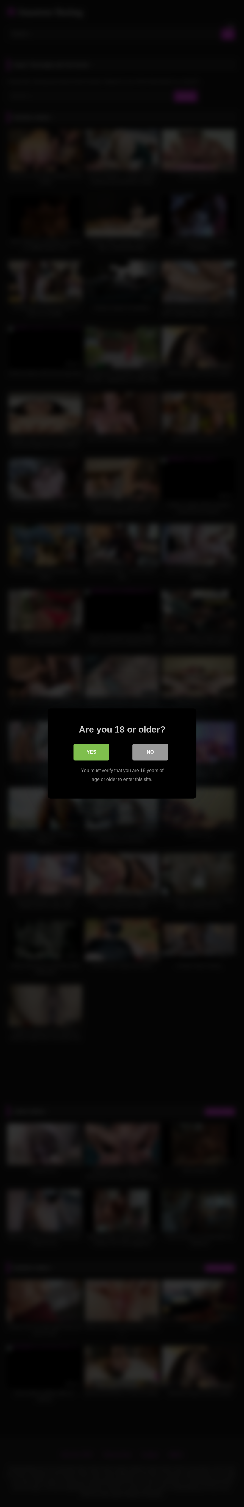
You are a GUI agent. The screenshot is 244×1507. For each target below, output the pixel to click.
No (150, 752)
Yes (91, 752)
